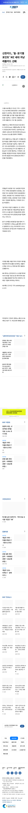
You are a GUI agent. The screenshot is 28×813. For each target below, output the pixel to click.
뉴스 (3, 12)
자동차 (22, 742)
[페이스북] (3, 77)
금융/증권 (14, 738)
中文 (16, 798)
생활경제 (14, 746)
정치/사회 (22, 746)
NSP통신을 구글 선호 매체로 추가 (11, 2)
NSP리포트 (17, 12)
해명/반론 (5, 754)
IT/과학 (22, 738)
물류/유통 (14, 742)
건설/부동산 (5, 742)
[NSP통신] (14, 7)
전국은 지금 (9, 12)
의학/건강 (5, 746)
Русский (20, 798)
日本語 (12, 798)
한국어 (3, 798)
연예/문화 (5, 750)
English (8, 798)
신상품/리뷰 (22, 750)
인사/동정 (14, 750)
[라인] (13, 77)
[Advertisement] (14, 174)
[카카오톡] (10, 77)
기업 (5, 738)
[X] (6, 77)
